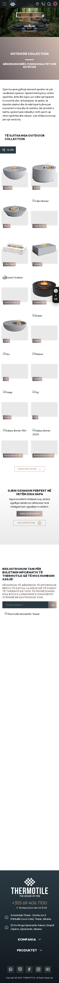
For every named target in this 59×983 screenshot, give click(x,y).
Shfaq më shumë (27, 468)
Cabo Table (9, 264)
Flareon (37, 379)
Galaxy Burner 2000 (43, 455)
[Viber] (20, 969)
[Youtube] (47, 969)
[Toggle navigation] (4, 3)
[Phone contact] (43, 4)
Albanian (55, 4)
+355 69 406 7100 (29, 903)
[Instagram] (38, 969)
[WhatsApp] (10, 969)
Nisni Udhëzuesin (29, 513)
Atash (36, 188)
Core (6, 341)
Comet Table (39, 302)
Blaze (6, 226)
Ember (37, 341)
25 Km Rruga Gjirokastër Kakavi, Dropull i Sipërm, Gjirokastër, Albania (32, 927)
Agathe (7, 188)
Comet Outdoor (11, 302)
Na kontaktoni (26, 522)
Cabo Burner (39, 226)
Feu (6, 379)
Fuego (7, 417)
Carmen (37, 264)
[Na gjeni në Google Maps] (37, 4)
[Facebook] (29, 969)
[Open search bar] (49, 4)
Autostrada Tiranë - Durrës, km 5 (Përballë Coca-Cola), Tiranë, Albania (30, 917)
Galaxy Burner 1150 (13, 455)
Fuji (35, 417)
